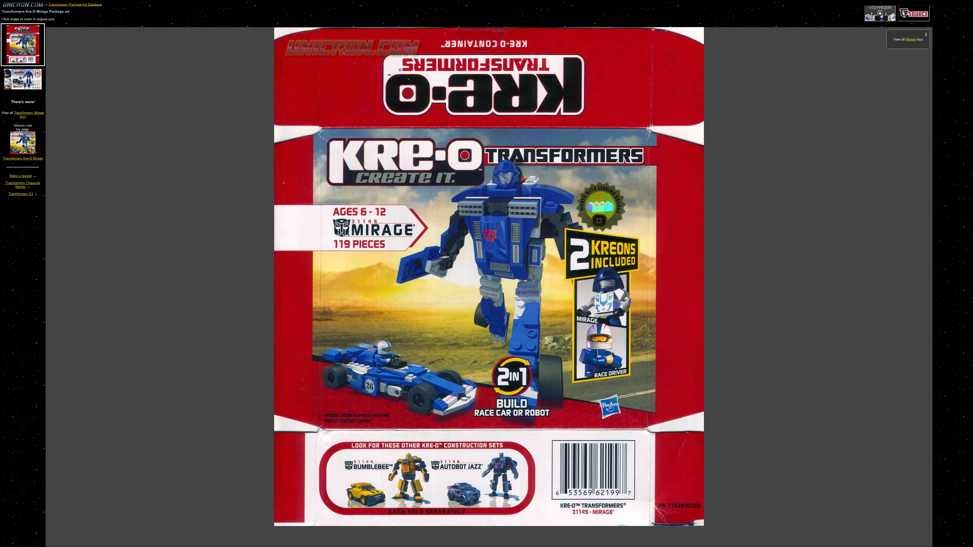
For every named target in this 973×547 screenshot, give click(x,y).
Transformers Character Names (23, 185)
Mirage (911, 39)
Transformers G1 (20, 194)
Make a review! (21, 176)
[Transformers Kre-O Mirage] (22, 153)
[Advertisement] (138, 24)
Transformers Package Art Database (75, 4)
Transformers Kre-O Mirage (23, 158)
